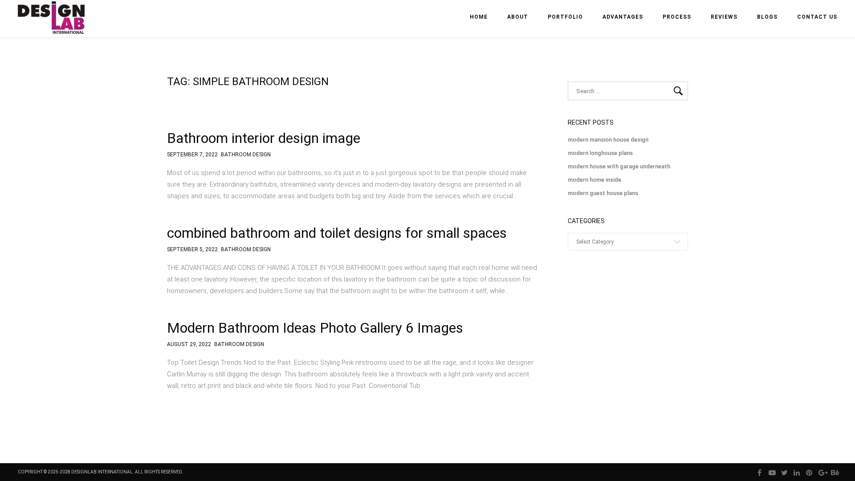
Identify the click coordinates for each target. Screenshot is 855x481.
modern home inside (594, 179)
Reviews (724, 17)
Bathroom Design (246, 155)
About (517, 17)
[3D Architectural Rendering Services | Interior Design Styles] (52, 25)
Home (479, 17)
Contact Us (817, 17)
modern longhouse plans (600, 153)
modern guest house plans (603, 193)
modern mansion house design (608, 139)
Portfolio (565, 17)
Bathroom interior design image (263, 138)
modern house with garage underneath (619, 166)
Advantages (623, 17)
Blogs (767, 17)
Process (677, 17)
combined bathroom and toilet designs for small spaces (337, 232)
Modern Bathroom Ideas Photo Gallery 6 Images (315, 327)
